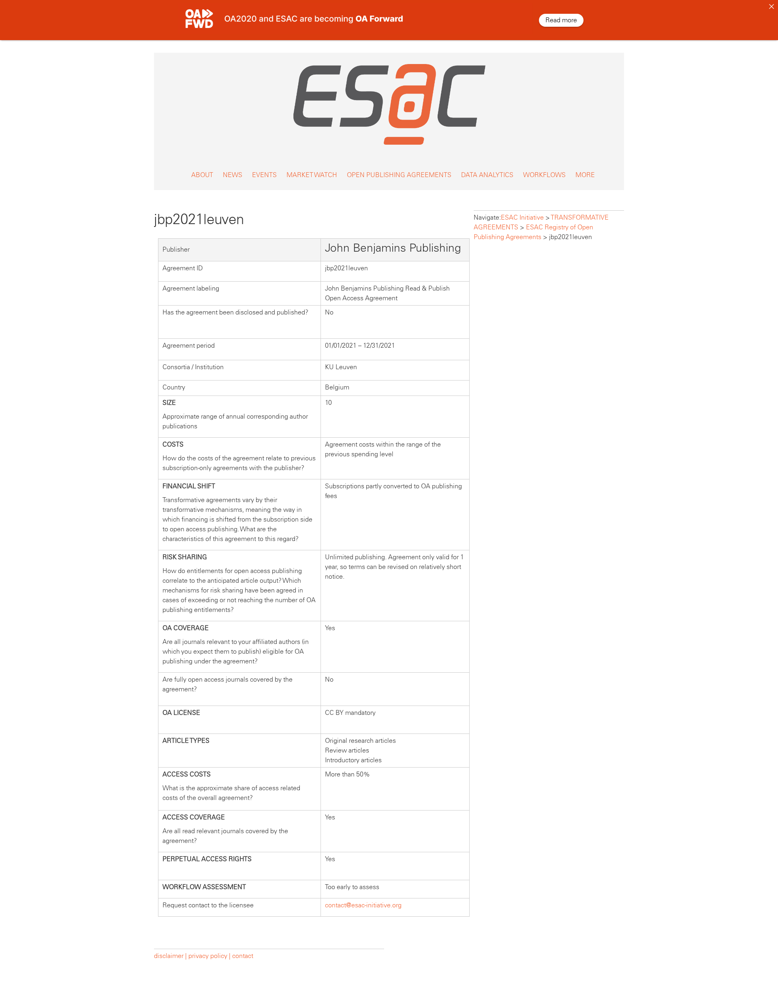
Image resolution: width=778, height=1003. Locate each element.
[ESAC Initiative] (389, 147)
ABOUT (202, 175)
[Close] (771, 6)
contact (242, 956)
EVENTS (264, 175)
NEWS (232, 175)
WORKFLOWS (544, 175)
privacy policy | (209, 956)
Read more (561, 20)
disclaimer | (171, 956)
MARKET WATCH (311, 175)
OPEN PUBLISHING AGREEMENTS (399, 175)
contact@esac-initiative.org (363, 905)
